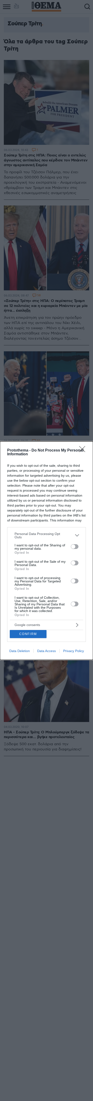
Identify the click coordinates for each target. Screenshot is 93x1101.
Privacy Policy (73, 651)
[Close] (83, 450)
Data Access (46, 651)
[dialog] (46, 550)
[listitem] (46, 535)
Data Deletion (19, 651)
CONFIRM (28, 634)
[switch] (74, 546)
